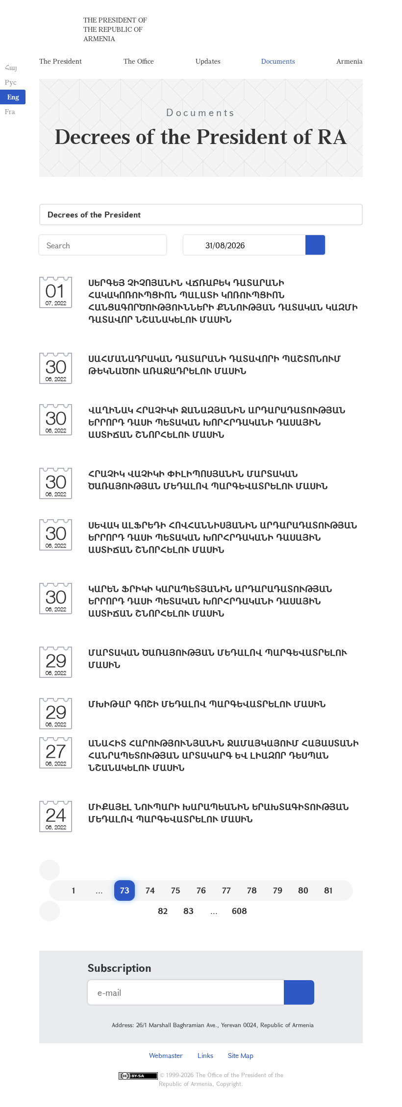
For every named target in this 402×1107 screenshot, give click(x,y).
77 (226, 890)
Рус (10, 82)
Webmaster (166, 1055)
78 (252, 890)
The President (60, 61)
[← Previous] (49, 870)
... (194, 245)
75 (175, 890)
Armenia (349, 61)
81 (328, 890)
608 (239, 911)
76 (201, 890)
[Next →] (49, 911)
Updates (208, 61)
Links (205, 1055)
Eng (13, 96)
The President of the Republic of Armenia (115, 29)
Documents (278, 61)
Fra (10, 111)
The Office (139, 61)
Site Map (240, 1055)
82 (163, 911)
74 (150, 890)
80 (303, 890)
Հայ (11, 67)
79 (277, 890)
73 (124, 890)
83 (188, 911)
